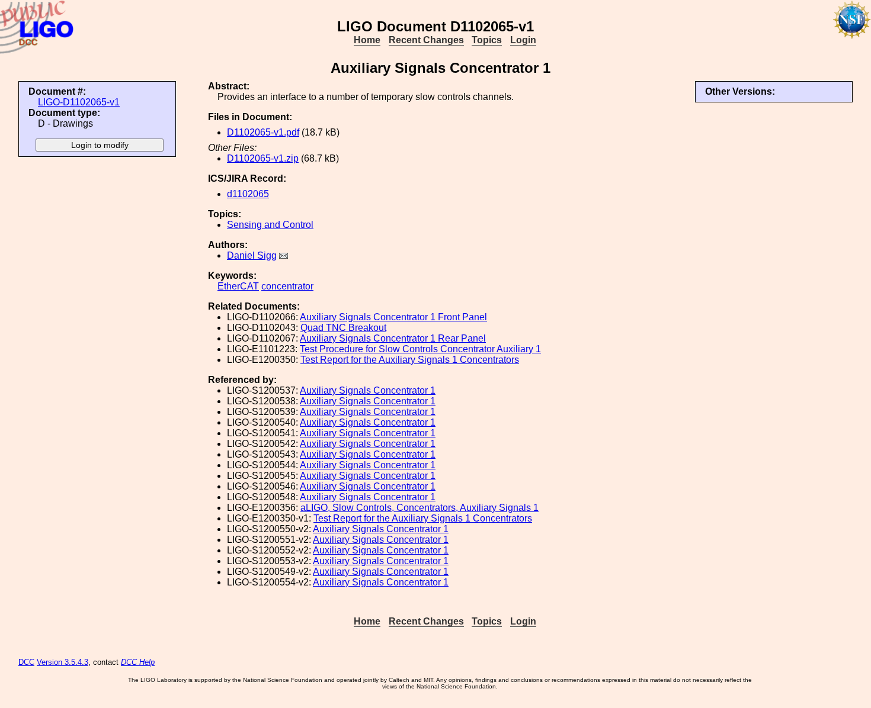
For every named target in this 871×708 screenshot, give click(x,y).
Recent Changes (426, 40)
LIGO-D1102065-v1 (79, 102)
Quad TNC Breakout (343, 328)
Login (523, 40)
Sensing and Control (270, 225)
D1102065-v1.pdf (263, 132)
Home (367, 40)
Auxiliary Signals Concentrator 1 (368, 390)
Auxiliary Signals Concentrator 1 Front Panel (393, 317)
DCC (26, 662)
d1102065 (248, 194)
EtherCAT (238, 286)
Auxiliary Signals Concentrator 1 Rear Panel (393, 338)
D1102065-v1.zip (263, 158)
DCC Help (138, 662)
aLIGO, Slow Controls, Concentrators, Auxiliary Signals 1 (419, 508)
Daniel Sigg (252, 255)
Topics (487, 40)
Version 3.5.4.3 (62, 662)
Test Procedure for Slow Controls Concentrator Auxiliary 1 (420, 349)
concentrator (287, 286)
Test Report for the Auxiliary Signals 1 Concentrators (409, 360)
